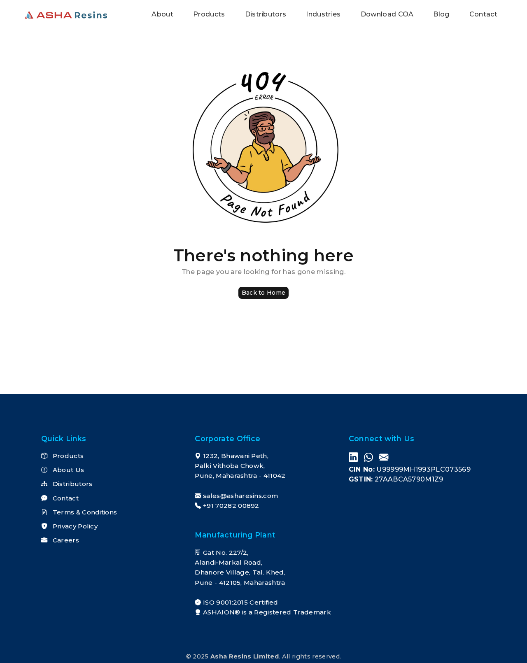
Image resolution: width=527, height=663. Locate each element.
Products (209, 14)
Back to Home (263, 292)
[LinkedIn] (353, 458)
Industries (323, 14)
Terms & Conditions (84, 512)
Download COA (387, 14)
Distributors (266, 14)
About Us (67, 470)
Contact (483, 14)
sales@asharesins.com (240, 496)
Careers (65, 540)
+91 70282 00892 (231, 505)
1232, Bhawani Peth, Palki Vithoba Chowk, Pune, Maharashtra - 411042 (240, 466)
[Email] (383, 458)
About (162, 14)
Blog (441, 14)
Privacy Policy (74, 526)
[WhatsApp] (368, 458)
